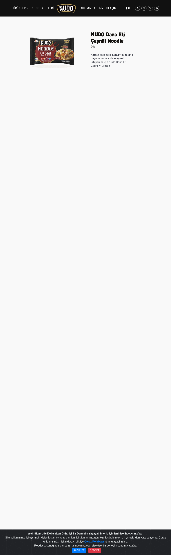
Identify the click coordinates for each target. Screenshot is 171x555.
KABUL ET (78, 550)
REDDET (94, 550)
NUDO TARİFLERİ (43, 8)
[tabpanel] (52, 52)
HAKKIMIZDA (87, 8)
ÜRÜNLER (19, 8)
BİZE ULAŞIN (107, 8)
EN (128, 8)
